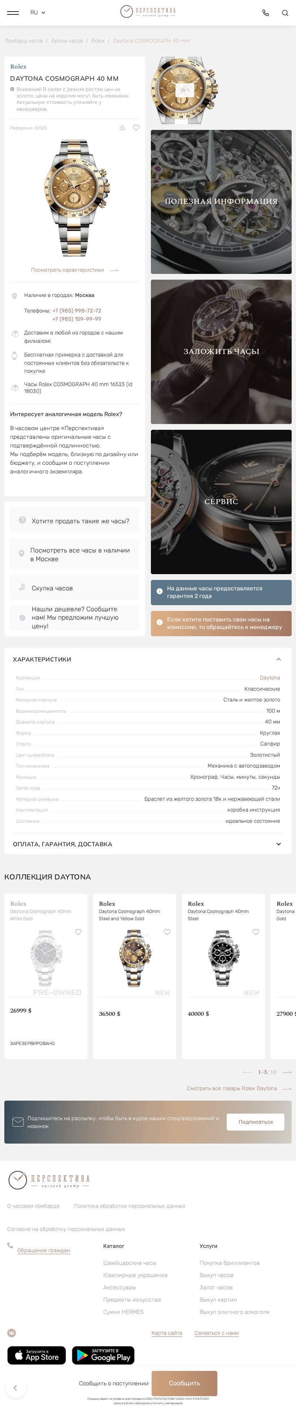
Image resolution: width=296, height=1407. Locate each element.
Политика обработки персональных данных (130, 1206)
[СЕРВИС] (221, 572)
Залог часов (216, 1287)
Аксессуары (119, 1287)
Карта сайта (167, 1333)
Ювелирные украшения (135, 1275)
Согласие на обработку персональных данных (66, 1229)
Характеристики (42, 659)
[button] (13, 12)
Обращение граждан (43, 1250)
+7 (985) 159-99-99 (76, 319)
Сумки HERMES (123, 1311)
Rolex (18, 66)
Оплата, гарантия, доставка (62, 844)
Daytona (270, 677)
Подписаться (256, 1122)
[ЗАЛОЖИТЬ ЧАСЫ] (221, 422)
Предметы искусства (132, 1299)
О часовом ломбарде (33, 1206)
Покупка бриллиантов (230, 1262)
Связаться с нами (217, 1333)
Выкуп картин (218, 1299)
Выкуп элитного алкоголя (234, 1311)
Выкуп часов (217, 1275)
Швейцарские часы (130, 1262)
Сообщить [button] (184, 1383)
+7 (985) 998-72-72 (76, 310)
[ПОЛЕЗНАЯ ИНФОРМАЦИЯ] (221, 271)
